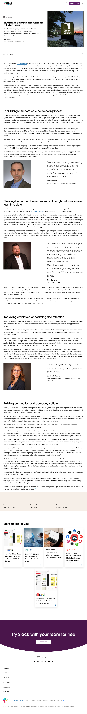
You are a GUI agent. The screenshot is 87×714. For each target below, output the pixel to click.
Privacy (28, 700)
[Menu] (82, 3)
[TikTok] (52, 662)
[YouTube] (49, 662)
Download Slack (17, 700)
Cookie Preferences (42, 700)
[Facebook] (41, 662)
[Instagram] (38, 662)
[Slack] (7, 3)
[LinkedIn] (34, 662)
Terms (33, 700)
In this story (8, 54)
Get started (74, 3)
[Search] (66, 3)
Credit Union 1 (22, 63)
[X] (45, 662)
